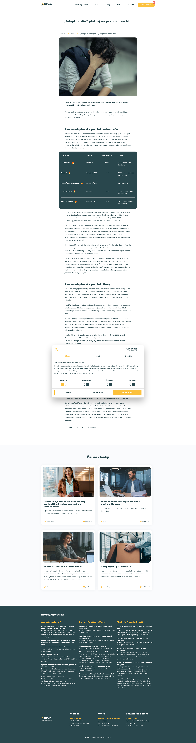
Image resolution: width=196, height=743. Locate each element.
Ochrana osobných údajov (94, 738)
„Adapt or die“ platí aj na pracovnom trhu (98, 34)
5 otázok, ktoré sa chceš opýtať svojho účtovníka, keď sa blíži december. (96, 639)
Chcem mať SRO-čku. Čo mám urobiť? (63, 567)
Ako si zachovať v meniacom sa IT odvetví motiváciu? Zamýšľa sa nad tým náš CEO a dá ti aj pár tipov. (59, 658)
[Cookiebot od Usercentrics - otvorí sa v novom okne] (128, 349)
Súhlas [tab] (67, 356)
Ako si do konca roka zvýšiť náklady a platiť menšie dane (120, 503)
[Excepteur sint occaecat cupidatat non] (68, 482)
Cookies (108, 738)
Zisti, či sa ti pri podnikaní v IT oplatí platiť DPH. (95, 647)
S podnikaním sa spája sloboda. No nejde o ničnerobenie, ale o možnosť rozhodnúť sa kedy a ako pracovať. (58, 646)
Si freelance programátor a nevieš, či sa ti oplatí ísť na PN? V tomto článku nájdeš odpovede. (96, 676)
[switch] (86, 384)
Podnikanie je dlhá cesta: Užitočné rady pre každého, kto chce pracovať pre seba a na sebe (64, 504)
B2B (118, 5)
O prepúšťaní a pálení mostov (116, 567)
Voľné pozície (146, 5)
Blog (108, 5)
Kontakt (131, 5)
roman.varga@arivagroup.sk (80, 723)
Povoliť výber (98, 392)
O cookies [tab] (128, 356)
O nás (97, 5)
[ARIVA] (46, 4)
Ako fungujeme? (81, 5)
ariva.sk (62, 34)
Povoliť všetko (127, 392)
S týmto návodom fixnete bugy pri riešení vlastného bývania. (94, 668)
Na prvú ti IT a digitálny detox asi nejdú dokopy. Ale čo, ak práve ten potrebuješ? (135, 641)
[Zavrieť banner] (141, 349)
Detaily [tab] (98, 356)
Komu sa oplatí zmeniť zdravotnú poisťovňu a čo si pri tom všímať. (97, 629)
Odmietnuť (69, 392)
